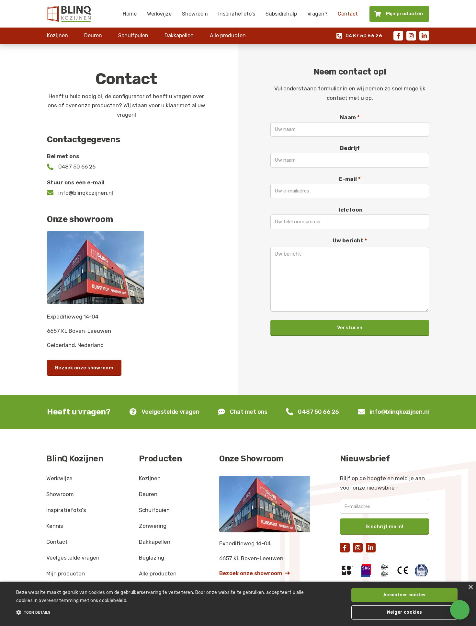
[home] (69, 13)
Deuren (93, 35)
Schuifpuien (133, 35)
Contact (348, 14)
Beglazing (151, 557)
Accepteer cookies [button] (404, 594)
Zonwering (152, 526)
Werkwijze (159, 14)
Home (130, 14)
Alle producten (228, 35)
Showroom (195, 14)
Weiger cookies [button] (404, 612)
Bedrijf (350, 148)
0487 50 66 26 (359, 35)
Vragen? (317, 14)
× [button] (470, 587)
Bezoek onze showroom (84, 368)
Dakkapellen (179, 35)
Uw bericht (350, 240)
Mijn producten (65, 573)
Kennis (54, 526)
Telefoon (350, 209)
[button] (160, 612)
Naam (350, 117)
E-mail (350, 179)
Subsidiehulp (281, 14)
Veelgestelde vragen (72, 557)
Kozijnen (57, 35)
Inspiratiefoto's (236, 14)
